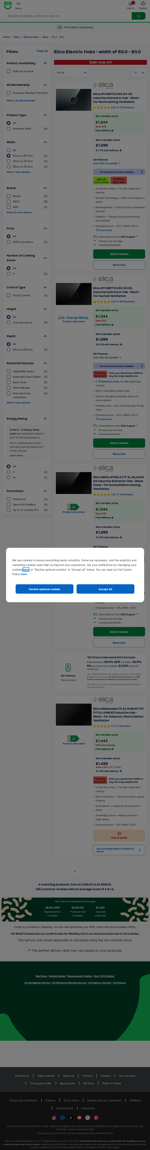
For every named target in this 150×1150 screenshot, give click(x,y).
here (26, 569)
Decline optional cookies (44, 589)
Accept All (105, 589)
